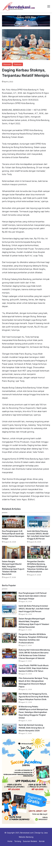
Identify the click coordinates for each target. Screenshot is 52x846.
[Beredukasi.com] (18, 6)
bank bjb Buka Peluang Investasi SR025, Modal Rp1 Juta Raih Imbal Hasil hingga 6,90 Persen (34, 609)
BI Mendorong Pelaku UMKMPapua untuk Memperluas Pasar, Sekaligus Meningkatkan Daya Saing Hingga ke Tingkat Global (33, 712)
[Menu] (48, 7)
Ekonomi (7, 64)
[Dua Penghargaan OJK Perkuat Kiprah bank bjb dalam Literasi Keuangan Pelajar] (13, 521)
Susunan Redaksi (30, 841)
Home (9, 841)
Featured (17, 64)
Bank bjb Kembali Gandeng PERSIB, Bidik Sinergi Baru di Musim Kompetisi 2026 (31, 728)
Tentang (17, 841)
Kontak (42, 841)
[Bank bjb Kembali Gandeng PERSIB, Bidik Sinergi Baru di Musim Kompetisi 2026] (9, 729)
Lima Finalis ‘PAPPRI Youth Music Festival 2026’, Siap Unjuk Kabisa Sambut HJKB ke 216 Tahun (34, 668)
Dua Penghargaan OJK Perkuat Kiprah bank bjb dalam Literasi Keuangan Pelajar (33, 596)
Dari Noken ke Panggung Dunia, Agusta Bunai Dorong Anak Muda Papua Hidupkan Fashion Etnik (34, 696)
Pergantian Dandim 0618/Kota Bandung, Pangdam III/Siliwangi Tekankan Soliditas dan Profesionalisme (37, 566)
